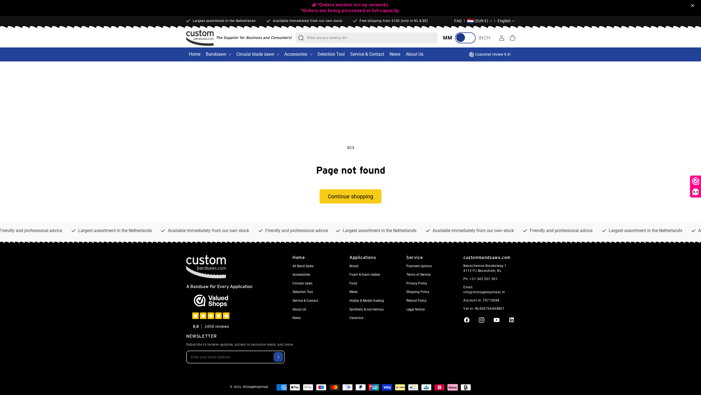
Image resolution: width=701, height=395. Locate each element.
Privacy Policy (416, 283)
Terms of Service (418, 274)
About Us (299, 309)
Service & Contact (305, 301)
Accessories (301, 274)
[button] (693, 6)
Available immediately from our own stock (307, 21)
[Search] (300, 38)
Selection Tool (302, 292)
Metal (353, 292)
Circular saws (302, 283)
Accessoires (295, 54)
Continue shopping (350, 196)
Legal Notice (415, 309)
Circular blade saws (255, 54)
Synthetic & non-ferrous (366, 309)
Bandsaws (216, 54)
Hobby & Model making (366, 301)
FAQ (458, 21)
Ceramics (356, 318)
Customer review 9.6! (493, 54)
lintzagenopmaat (255, 387)
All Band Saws (303, 266)
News (296, 318)
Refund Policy (416, 301)
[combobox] (372, 38)
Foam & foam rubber (364, 274)
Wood (353, 266)
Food (353, 283)
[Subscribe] (278, 357)
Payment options (419, 266)
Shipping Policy (417, 292)
